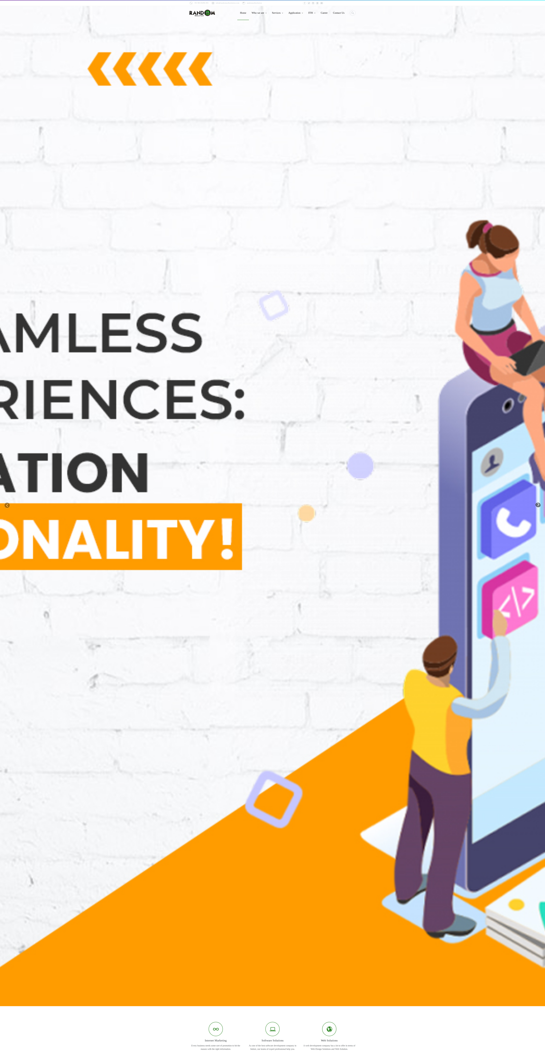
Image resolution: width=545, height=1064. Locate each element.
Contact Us (338, 12)
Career (324, 12)
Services (276, 12)
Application (294, 12)
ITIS (311, 12)
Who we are (258, 12)
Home (243, 12)
